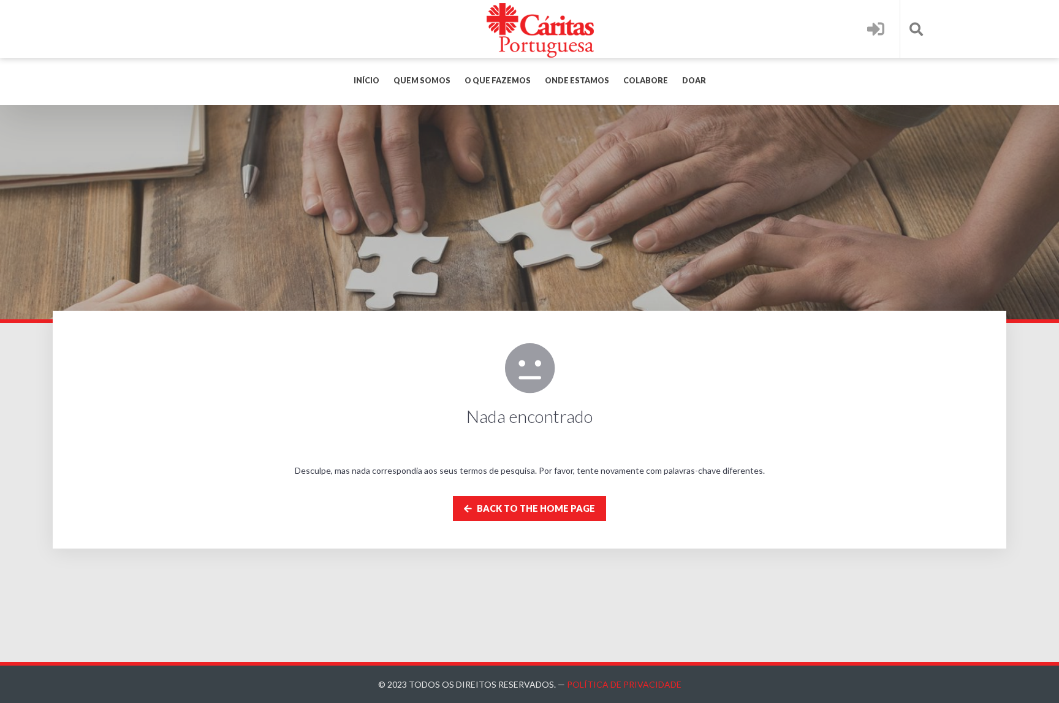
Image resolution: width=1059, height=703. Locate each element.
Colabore (645, 80)
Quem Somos (421, 80)
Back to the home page (535, 508)
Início (366, 80)
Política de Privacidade (624, 684)
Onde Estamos (577, 80)
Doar (694, 80)
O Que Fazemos (498, 80)
